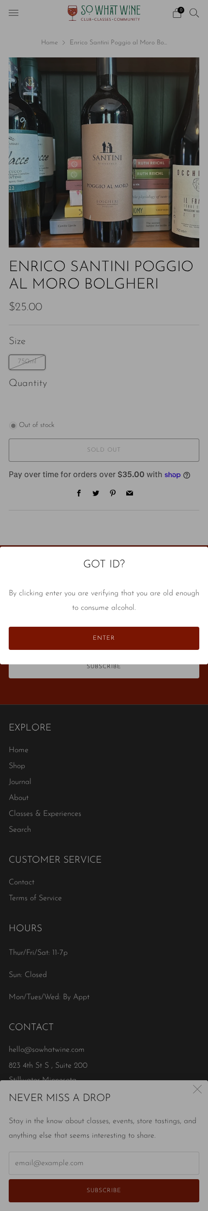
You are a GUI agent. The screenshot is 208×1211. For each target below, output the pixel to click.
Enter (104, 638)
